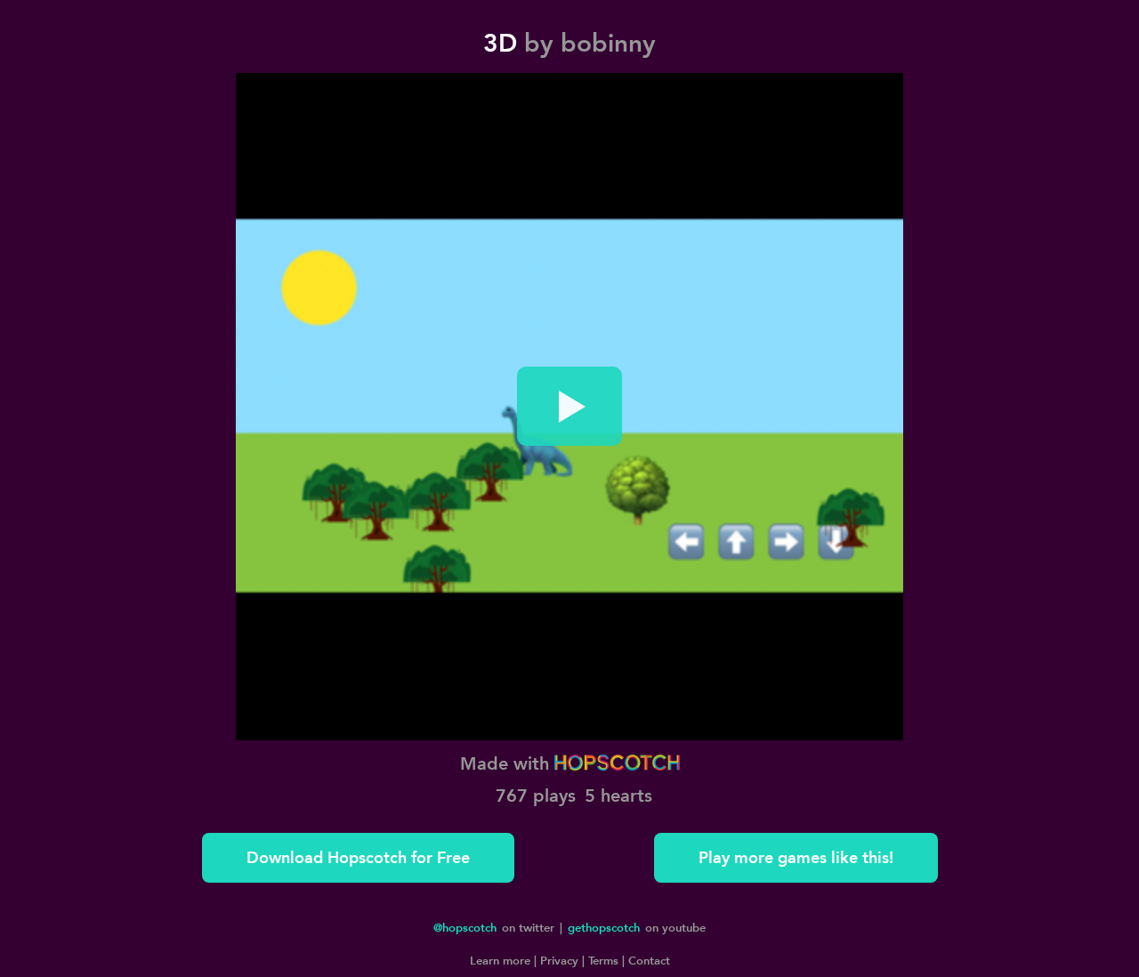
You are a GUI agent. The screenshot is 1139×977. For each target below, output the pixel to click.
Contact (647, 960)
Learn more (500, 960)
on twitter (493, 927)
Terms (601, 960)
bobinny (608, 43)
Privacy (557, 960)
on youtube (637, 927)
